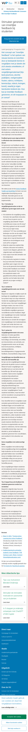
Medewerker (10, 9)
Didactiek (21, 9)
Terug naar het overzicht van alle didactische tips (14, 40)
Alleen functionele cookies (14, 722)
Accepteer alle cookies (14, 717)
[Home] (2, 9)
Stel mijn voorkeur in (14, 728)
